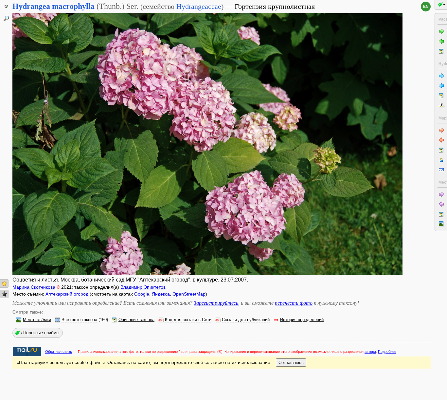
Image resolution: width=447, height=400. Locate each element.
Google (141, 294)
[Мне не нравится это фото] (4, 294)
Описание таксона (136, 320)
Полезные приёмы (41, 332)
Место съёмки (37, 320)
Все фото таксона (79, 320)
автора (370, 352)
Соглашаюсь (291, 362)
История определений (302, 320)
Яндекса (161, 294)
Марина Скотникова (33, 287)
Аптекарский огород (66, 294)
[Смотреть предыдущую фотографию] (53, 144)
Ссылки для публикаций (246, 320)
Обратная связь (58, 352)
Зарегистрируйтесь (216, 303)
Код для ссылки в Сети (188, 320)
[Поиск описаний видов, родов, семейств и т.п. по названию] (6, 18)
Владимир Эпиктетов (143, 287)
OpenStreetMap (189, 294)
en (426, 6)
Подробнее (387, 352)
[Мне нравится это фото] (4, 283)
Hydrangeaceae (198, 6)
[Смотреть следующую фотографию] (362, 144)
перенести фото (294, 303)
